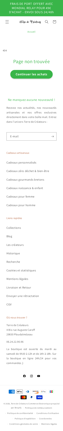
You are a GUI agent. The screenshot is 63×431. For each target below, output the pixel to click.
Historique (13, 253)
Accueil (31, 31)
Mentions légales (17, 279)
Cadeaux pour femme (20, 196)
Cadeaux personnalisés (21, 162)
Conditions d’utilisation (48, 413)
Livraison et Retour (18, 287)
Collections (13, 228)
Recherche (13, 262)
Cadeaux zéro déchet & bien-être (27, 171)
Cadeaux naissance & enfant (24, 188)
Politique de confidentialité (20, 413)
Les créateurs (15, 245)
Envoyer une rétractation (22, 296)
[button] (7, 22)
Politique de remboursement (38, 408)
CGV (9, 304)
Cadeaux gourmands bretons (25, 179)
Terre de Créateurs (19, 403)
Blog (9, 236)
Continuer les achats (31, 74)
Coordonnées (45, 418)
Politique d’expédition (25, 418)
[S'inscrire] (52, 136)
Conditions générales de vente (23, 424)
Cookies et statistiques (21, 270)
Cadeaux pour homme (21, 205)
